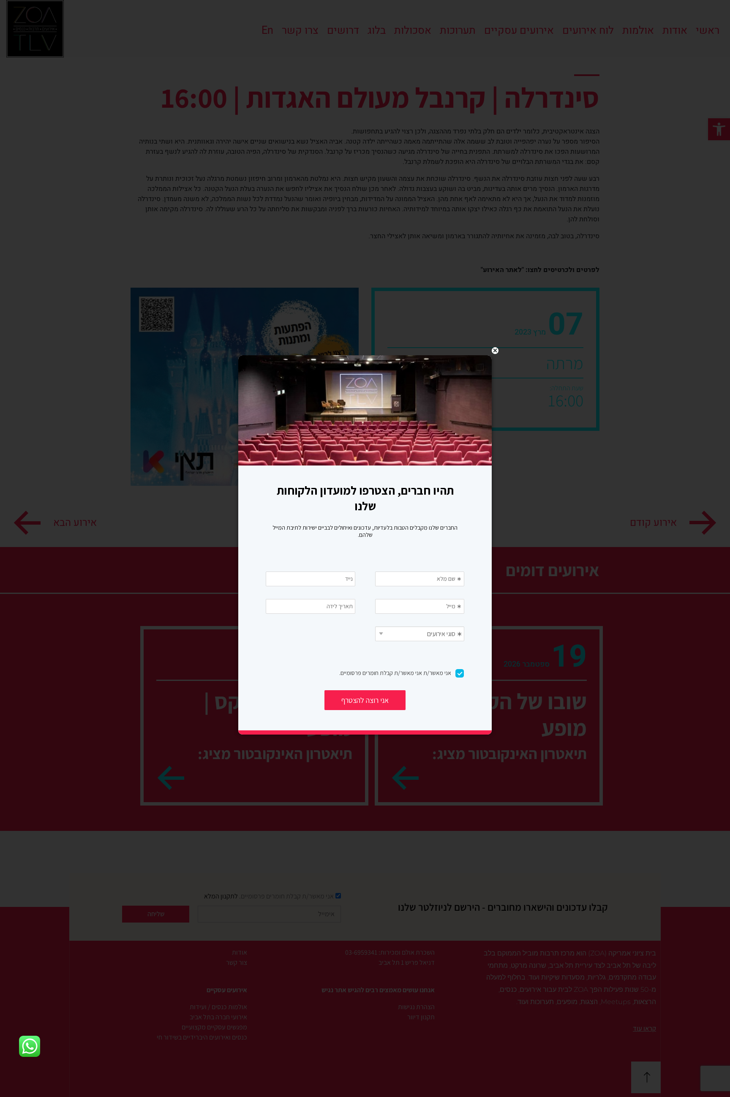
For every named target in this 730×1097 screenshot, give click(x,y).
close (495, 351)
